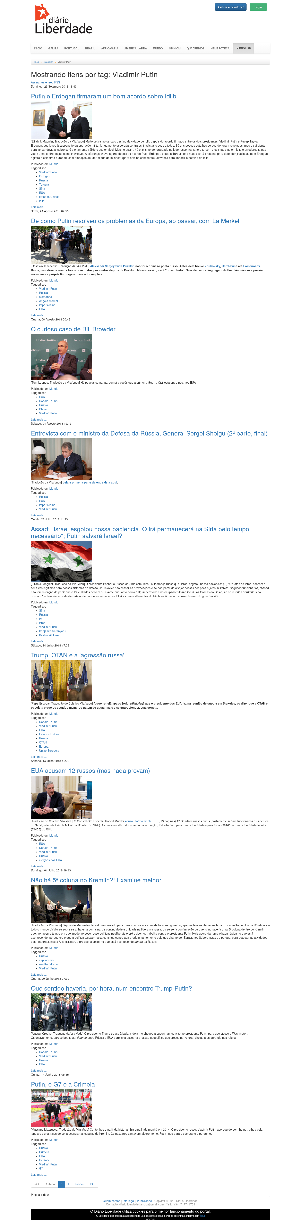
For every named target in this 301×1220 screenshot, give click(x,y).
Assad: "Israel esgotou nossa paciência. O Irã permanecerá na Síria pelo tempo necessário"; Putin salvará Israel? (140, 532)
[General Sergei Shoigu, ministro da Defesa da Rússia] (61, 459)
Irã (41, 619)
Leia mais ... (39, 207)
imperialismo (47, 305)
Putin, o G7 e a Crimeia (63, 1084)
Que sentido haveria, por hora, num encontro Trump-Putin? (111, 988)
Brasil (90, 48)
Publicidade (144, 1201)
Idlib (41, 201)
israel (42, 623)
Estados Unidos (49, 197)
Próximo (80, 1184)
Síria (42, 188)
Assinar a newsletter (231, 7)
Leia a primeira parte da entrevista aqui (90, 482)
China (43, 409)
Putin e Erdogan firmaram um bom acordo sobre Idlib (103, 95)
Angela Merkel (48, 301)
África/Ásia (109, 48)
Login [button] (258, 7)
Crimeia (44, 1152)
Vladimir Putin (48, 172)
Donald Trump (48, 401)
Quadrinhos (196, 48)
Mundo (158, 48)
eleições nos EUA (50, 860)
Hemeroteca (220, 48)
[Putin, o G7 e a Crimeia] (61, 1108)
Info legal (129, 1201)
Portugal (71, 48)
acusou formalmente (138, 821)
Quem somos (111, 1201)
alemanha (45, 297)
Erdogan (44, 176)
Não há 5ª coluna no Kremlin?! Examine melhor (96, 879)
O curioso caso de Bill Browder (73, 328)
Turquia (44, 184)
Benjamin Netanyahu (52, 631)
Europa (44, 746)
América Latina (135, 48)
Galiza (53, 48)
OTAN (43, 742)
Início (38, 48)
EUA (42, 192)
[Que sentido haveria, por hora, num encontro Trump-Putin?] (61, 1012)
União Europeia (49, 750)
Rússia (43, 180)
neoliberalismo (48, 964)
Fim (92, 1184)
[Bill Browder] (61, 357)
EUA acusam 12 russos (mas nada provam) (90, 770)
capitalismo (46, 960)
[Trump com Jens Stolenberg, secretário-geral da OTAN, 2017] (61, 680)
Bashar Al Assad (49, 635)
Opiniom (175, 48)
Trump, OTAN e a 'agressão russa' (77, 654)
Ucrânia (44, 1160)
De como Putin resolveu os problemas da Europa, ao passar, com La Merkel (135, 220)
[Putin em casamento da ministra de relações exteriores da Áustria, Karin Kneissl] (61, 244)
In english (245, 48)
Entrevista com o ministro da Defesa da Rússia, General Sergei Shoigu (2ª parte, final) (149, 433)
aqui (202, 1215)
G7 (41, 1168)
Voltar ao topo (289, 1212)
